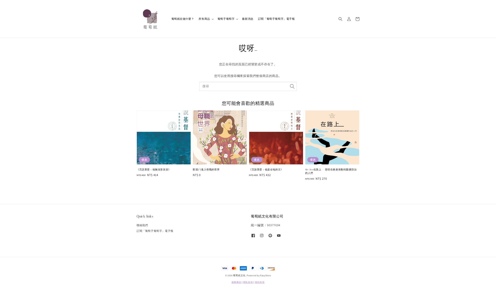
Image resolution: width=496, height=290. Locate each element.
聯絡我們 (142, 225)
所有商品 (204, 19)
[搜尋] (292, 86)
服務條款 (236, 282)
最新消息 (247, 19)
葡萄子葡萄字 (226, 19)
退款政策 (260, 282)
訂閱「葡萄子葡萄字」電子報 (276, 19)
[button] (340, 19)
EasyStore (265, 275)
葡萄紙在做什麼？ (182, 19)
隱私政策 (248, 282)
